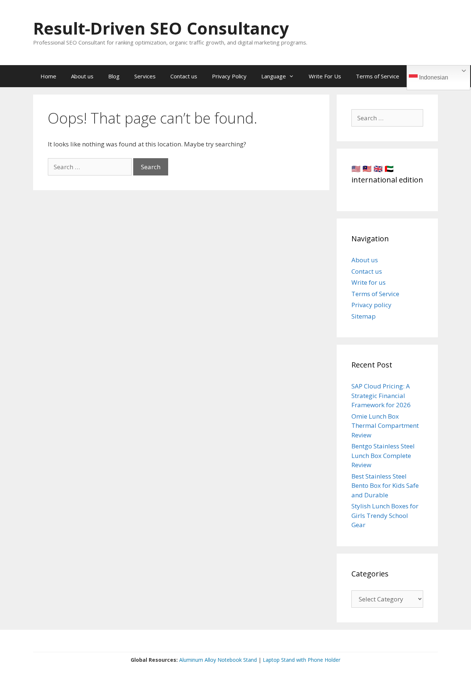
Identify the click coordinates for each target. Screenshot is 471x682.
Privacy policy (371, 305)
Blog (114, 76)
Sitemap (363, 316)
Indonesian (433, 77)
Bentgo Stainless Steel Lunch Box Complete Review (383, 455)
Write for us (368, 282)
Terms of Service (377, 76)
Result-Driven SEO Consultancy (161, 28)
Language (273, 76)
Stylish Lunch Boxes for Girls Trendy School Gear (384, 515)
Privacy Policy (229, 76)
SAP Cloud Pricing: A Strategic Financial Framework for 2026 (381, 395)
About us (82, 76)
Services (145, 76)
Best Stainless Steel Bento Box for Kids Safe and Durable (385, 485)
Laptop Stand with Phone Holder (301, 659)
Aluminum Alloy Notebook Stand (218, 659)
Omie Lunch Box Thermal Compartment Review (385, 425)
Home (48, 76)
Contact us (183, 76)
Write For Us (325, 76)
